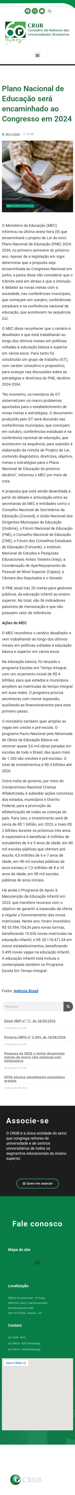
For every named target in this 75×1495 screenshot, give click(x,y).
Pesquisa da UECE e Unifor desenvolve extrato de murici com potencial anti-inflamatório (34, 1057)
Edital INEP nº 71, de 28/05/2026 (30, 1021)
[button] (49, 11)
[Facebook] (28, 11)
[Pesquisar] (68, 1006)
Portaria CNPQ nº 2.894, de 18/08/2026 (35, 1037)
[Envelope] (42, 11)
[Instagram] (35, 11)
